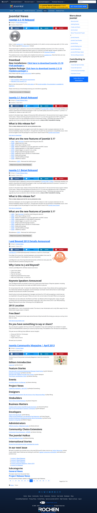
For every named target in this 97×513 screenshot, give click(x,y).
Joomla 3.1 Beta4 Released (23, 170)
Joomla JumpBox (42, 84)
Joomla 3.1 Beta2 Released (18, 460)
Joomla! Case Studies (76, 40)
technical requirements (28, 79)
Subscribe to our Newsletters (78, 79)
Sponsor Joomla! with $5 (52, 499)
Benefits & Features (29, 10)
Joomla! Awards (75, 37)
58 (19, 481)
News (45, 10)
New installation (15, 79)
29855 (12, 141)
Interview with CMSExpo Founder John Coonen (21, 374)
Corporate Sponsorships (77, 65)
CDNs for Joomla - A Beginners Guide (19, 426)
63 (34, 481)
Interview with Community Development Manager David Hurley (26, 371)
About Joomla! (19, 10)
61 (28, 481)
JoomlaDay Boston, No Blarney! (17, 382)
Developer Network (50, 52)
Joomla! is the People (14, 373)
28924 (12, 153)
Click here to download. (15, 135)
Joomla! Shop (74, 43)
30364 (12, 158)
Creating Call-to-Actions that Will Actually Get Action (23, 407)
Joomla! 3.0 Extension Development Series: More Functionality (25, 418)
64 (37, 481)
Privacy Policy (32, 499)
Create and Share (75, 27)
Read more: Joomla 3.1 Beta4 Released (21, 235)
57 (15, 481)
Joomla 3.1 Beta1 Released (18, 462)
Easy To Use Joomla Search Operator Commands (22, 408)
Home (11, 10)
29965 (12, 148)
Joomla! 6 (39, 10)
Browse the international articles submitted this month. (24, 444)
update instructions (26, 73)
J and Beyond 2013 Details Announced (29, 241)
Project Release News (22, 22)
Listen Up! (11, 365)
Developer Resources (58, 2)
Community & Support (43, 2)
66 (43, 481)
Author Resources (57, 450)
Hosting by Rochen (48, 512)
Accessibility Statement (22, 499)
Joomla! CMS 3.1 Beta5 (47, 109)
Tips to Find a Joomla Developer (17, 401)
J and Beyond (12, 252)
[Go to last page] (48, 480)
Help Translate (64, 499)
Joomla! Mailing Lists (76, 46)
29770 (12, 150)
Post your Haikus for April (16, 438)
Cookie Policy (41, 499)
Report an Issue (73, 499)
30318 (12, 155)
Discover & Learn (29, 2)
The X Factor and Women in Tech (17, 376)
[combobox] (87, 1)
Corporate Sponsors (76, 67)
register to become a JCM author (48, 452)
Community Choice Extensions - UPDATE (19, 432)
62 (31, 481)
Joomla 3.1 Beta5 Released (23, 97)
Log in (80, 499)
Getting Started (75, 24)
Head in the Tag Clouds (15, 415)
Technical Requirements (77, 55)
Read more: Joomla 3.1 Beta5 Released (21, 164)
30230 (12, 152)
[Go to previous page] (13, 480)
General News (20, 244)
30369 (12, 157)
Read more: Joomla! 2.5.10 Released (20, 92)
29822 (12, 145)
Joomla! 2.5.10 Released (21, 19)
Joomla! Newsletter (76, 49)
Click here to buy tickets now (16, 320)
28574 (18, 161)
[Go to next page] (46, 480)
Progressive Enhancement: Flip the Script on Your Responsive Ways (27, 394)
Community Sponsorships (78, 70)
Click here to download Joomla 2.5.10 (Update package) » (35, 69)
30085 (12, 146)
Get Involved (74, 30)
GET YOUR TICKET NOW (78, 6)
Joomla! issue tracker (53, 132)
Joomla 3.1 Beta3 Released (18, 458)
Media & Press (60, 10)
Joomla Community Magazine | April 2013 (32, 345)
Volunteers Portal (75, 73)
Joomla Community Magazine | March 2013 (22, 463)
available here (48, 55)
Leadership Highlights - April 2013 (18, 388)
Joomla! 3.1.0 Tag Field (15, 420)
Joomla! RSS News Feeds (77, 52)
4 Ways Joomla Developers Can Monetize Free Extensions (24, 416)
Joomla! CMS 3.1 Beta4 (47, 181)
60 (25, 481)
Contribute (51, 10)
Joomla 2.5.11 (20, 44)
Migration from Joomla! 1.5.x (18, 81)
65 (40, 481)
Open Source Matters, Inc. (47, 505)
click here (21, 141)
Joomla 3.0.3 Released (17, 465)
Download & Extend (16, 2)
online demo (30, 84)
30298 (12, 143)
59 (22, 481)
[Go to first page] (10, 480)
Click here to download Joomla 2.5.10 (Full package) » (36, 64)
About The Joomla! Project (78, 33)
